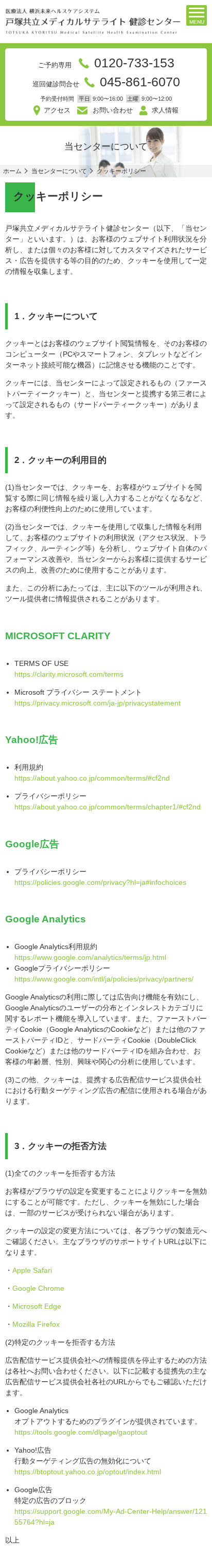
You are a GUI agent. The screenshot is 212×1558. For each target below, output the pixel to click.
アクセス (57, 110)
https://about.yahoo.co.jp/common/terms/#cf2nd (92, 778)
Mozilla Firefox (36, 1324)
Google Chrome (38, 1288)
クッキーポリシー (121, 171)
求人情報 (165, 110)
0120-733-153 (134, 62)
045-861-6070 (140, 82)
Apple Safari (32, 1270)
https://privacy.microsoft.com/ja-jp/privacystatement (97, 703)
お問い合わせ (113, 110)
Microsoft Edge (36, 1306)
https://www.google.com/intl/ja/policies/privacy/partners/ (103, 979)
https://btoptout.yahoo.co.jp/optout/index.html (87, 1472)
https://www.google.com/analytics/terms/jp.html (90, 957)
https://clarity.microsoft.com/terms (68, 674)
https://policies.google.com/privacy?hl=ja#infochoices (100, 882)
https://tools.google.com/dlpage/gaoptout (80, 1432)
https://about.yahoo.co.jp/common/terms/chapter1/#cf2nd (107, 807)
